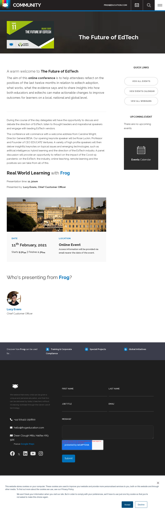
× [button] (157, 481)
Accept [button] (127, 504)
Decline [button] (141, 504)
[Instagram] (41, 453)
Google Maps (27, 444)
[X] (19, 453)
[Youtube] (33, 453)
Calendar (141, 159)
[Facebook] (12, 453)
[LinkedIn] (25, 453)
